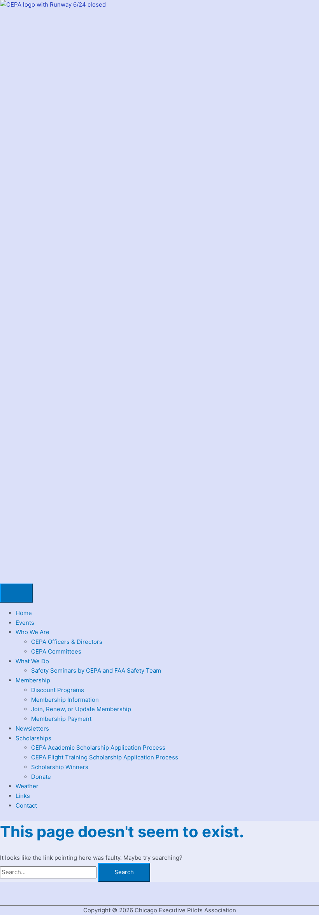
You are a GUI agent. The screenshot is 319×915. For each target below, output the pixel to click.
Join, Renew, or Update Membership (81, 709)
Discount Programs (57, 690)
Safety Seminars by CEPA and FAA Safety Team (96, 670)
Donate (41, 776)
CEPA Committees (56, 651)
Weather (27, 786)
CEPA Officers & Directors (66, 641)
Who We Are (32, 632)
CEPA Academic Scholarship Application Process (98, 747)
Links (23, 795)
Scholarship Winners (59, 767)
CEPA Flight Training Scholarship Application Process (104, 757)
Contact (26, 805)
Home (24, 613)
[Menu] (16, 593)
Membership (33, 680)
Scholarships (33, 738)
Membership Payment (61, 718)
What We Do (32, 661)
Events (25, 622)
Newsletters (32, 728)
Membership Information (65, 699)
